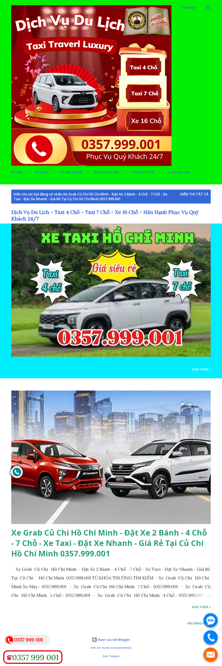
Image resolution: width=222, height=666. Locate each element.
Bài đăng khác (199, 623)
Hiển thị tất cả (194, 194)
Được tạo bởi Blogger (113, 640)
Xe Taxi (17, 172)
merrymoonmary (122, 647)
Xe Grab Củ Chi (143, 172)
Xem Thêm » (201, 369)
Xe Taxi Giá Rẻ (71, 172)
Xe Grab (41, 172)
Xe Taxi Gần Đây (107, 172)
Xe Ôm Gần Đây (179, 172)
